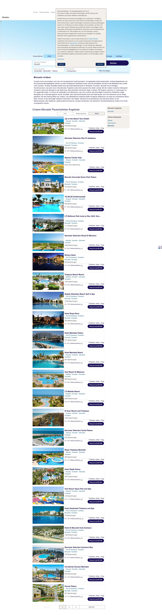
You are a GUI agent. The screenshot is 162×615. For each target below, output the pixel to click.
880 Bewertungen (71, 379)
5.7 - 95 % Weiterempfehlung (73, 207)
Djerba (110, 120)
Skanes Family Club (73, 157)
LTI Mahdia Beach (72, 391)
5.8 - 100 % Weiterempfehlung (73, 518)
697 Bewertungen (71, 359)
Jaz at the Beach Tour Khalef (77, 118)
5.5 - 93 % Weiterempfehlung (73, 229)
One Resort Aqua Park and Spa (78, 488)
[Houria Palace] (48, 593)
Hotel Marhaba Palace (74, 333)
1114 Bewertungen (71, 225)
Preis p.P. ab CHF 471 (95, 502)
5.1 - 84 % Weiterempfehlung (73, 190)
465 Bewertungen (71, 203)
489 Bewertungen (71, 457)
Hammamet (112, 123)
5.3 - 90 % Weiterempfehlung (73, 248)
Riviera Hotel (70, 255)
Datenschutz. (74, 43)
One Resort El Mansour (75, 372)
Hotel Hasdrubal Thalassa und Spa (80, 508)
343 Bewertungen (71, 320)
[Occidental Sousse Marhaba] (48, 573)
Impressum (60, 59)
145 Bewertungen (71, 496)
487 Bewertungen (71, 593)
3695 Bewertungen (71, 398)
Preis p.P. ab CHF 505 (95, 190)
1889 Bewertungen (71, 245)
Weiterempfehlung (81, 113)
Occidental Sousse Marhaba (77, 566)
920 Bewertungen (71, 148)
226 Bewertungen (71, 574)
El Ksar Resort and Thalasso (77, 411)
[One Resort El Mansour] (48, 378)
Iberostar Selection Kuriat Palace (79, 430)
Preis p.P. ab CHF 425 (95, 307)
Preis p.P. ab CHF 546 (95, 385)
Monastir (111, 111)
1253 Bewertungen (71, 281)
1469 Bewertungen (71, 535)
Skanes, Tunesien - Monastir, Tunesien (75, 433)
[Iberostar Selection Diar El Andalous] (48, 145)
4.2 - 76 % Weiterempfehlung (73, 324)
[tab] (37, 56)
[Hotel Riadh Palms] (48, 476)
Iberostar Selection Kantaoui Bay (79, 547)
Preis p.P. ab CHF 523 (95, 326)
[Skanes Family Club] (48, 164)
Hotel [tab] (49, 56)
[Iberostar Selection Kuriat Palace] (48, 437)
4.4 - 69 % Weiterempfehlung (73, 382)
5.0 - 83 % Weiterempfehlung (73, 343)
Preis (65, 113)
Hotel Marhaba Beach (74, 352)
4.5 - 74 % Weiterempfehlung (73, 265)
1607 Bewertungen (71, 476)
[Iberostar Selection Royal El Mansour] (48, 242)
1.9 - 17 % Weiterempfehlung (73, 596)
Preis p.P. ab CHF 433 (95, 404)
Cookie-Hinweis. (93, 39)
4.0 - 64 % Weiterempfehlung (73, 285)
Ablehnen (61, 64)
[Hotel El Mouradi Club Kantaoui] (48, 534)
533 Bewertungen (71, 262)
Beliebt (97, 113)
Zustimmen (100, 64)
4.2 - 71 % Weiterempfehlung (73, 460)
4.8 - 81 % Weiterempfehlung (73, 402)
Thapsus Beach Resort (75, 274)
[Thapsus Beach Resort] (48, 281)
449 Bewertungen (71, 126)
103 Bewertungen (71, 187)
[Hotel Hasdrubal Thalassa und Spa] (48, 515)
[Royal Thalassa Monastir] (48, 456)
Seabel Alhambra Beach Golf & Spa (80, 294)
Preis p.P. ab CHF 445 (95, 151)
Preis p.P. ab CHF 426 (95, 365)
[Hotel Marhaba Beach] (48, 359)
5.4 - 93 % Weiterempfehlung (73, 151)
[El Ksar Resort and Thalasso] (48, 417)
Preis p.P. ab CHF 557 (95, 170)
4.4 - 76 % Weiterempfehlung (73, 363)
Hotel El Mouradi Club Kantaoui (78, 527)
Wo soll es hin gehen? (40, 62)
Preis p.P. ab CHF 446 (95, 560)
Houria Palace (71, 586)
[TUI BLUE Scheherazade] (48, 203)
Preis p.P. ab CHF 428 (95, 443)
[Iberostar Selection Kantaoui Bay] (48, 554)
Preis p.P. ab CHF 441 (95, 521)
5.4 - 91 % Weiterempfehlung (73, 557)
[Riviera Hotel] (48, 261)
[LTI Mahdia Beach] (48, 398)
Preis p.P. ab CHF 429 (95, 580)
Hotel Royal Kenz (72, 313)
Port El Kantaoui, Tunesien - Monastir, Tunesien (75, 144)
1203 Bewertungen (71, 301)
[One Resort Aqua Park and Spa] (48, 495)
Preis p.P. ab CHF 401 (95, 229)
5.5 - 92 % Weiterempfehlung (73, 440)
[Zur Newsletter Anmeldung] (160, 248)
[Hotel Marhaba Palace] (48, 339)
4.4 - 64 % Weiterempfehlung (73, 538)
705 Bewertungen (71, 554)
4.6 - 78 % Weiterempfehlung (73, 421)
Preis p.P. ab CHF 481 (95, 424)
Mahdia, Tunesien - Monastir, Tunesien (75, 241)
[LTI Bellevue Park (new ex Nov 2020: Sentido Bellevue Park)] (48, 223)
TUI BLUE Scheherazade (75, 196)
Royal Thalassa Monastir (75, 449)
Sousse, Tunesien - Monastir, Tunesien (75, 122)
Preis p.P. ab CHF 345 (95, 599)
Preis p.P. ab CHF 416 (95, 131)
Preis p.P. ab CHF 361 (95, 482)
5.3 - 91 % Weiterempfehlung (73, 129)
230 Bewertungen (71, 437)
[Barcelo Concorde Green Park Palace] (48, 183)
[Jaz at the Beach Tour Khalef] (48, 125)
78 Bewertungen (70, 515)
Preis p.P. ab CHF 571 (95, 209)
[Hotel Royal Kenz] (48, 320)
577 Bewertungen (71, 340)
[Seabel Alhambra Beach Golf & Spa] (48, 300)
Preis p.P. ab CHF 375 (95, 268)
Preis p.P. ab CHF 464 (95, 346)
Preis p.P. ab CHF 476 (95, 463)
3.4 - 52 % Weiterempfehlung (73, 479)
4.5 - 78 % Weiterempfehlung (73, 304)
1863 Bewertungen (71, 418)
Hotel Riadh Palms (73, 469)
